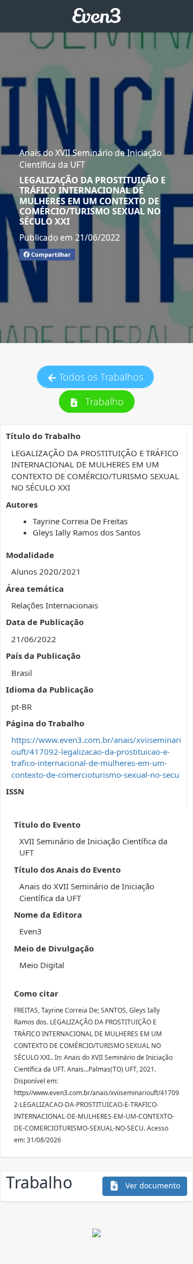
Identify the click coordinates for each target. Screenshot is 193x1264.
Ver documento (151, 1185)
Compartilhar (50, 254)
